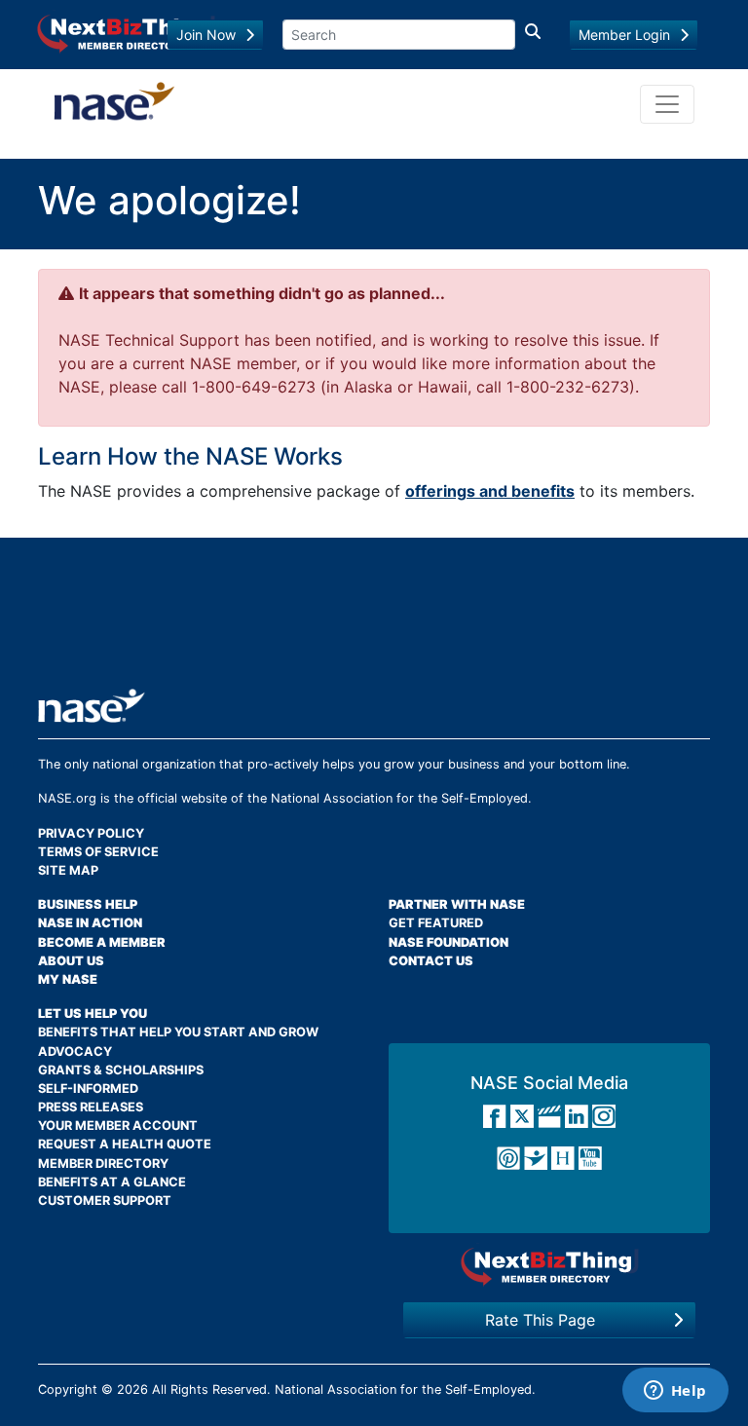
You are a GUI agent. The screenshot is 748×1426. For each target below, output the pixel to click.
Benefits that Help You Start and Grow (178, 1032)
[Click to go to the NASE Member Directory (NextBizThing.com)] (126, 32)
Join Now (206, 34)
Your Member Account (118, 1125)
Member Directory (103, 1163)
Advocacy (75, 1051)
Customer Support (104, 1200)
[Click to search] (532, 34)
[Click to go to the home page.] (114, 104)
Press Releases (90, 1107)
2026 (132, 1389)
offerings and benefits (490, 491)
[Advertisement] (392, 620)
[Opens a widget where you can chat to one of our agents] (675, 1392)
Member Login (624, 34)
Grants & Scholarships (121, 1070)
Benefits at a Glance (112, 1182)
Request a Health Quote (124, 1144)
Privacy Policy (91, 833)
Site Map (68, 870)
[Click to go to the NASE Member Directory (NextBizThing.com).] (550, 1265)
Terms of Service (98, 851)
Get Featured (436, 923)
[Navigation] (667, 104)
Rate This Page (540, 1320)
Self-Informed (88, 1088)
